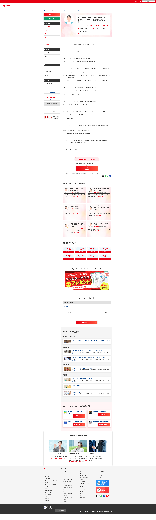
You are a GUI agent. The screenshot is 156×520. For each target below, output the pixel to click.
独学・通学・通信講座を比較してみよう (82, 378)
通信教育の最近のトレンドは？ (80, 385)
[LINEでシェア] (106, 176)
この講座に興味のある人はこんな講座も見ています (51, 104)
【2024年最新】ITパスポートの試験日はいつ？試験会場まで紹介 (88, 351)
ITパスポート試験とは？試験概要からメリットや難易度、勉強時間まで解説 (91, 340)
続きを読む (74, 342)
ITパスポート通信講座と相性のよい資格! (82, 368)
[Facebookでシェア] (110, 176)
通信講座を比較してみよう (78, 392)
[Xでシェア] (103, 176)
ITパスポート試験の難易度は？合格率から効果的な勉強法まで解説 (88, 357)
